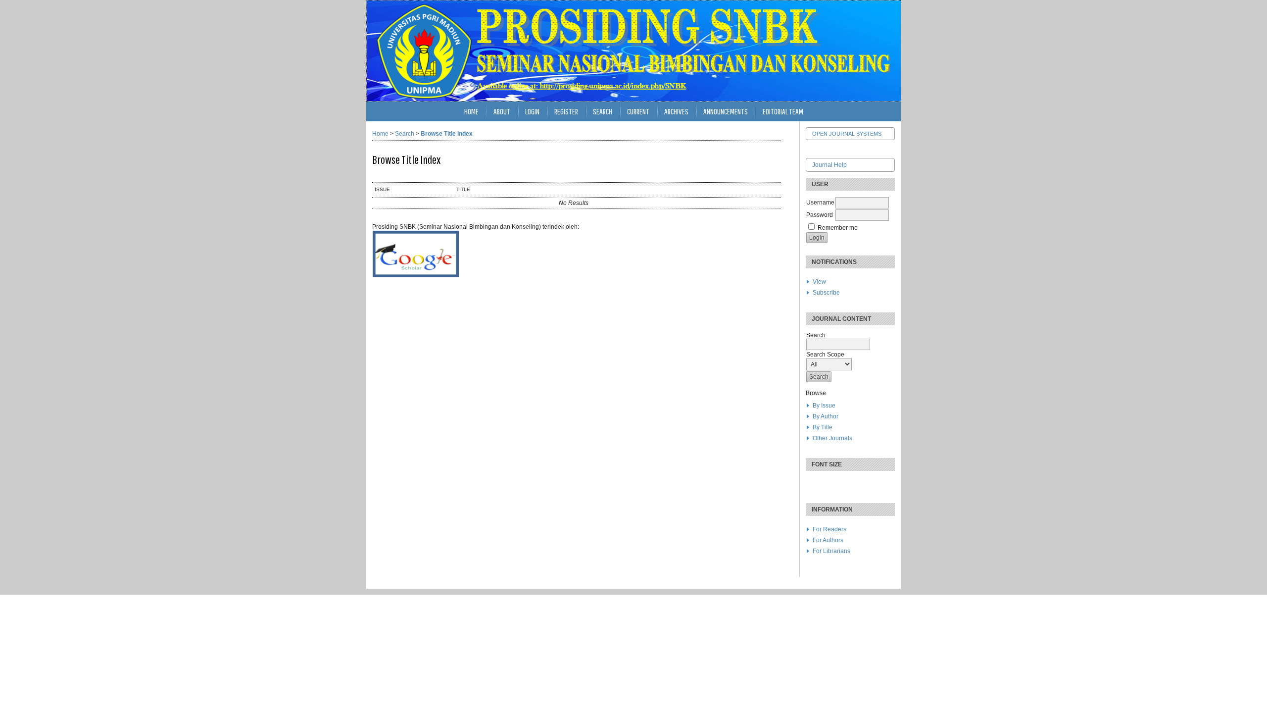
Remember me (838, 227)
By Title (822, 427)
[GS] (415, 275)
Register (566, 111)
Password (819, 214)
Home (471, 111)
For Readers (829, 529)
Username (820, 202)
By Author (825, 416)
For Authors (828, 540)
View (819, 281)
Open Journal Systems (846, 134)
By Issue (824, 405)
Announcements (725, 111)
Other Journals (832, 438)
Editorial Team (783, 111)
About (501, 111)
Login (532, 111)
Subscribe (826, 292)
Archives (676, 111)
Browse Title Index (447, 133)
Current (638, 111)
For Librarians (831, 551)
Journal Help (829, 164)
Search (602, 111)
